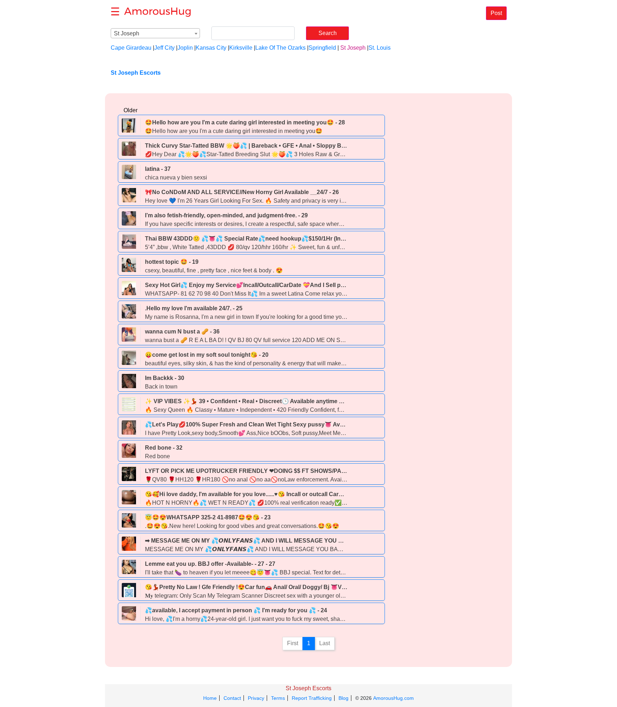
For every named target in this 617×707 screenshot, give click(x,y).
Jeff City (164, 48)
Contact (232, 698)
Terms (278, 698)
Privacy (256, 698)
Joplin (185, 48)
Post (496, 13)
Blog (343, 698)
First (292, 643)
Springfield (322, 48)
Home (210, 698)
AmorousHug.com (393, 698)
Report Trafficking (312, 698)
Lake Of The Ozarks (280, 48)
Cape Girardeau (131, 48)
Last (324, 643)
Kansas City (211, 48)
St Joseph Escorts (308, 688)
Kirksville (240, 48)
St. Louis (379, 48)
